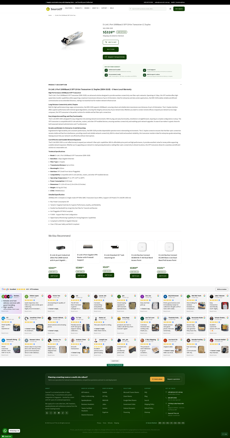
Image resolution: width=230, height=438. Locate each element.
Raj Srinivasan (173, 296)
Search (146, 400)
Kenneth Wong (11, 339)
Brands (87, 8)
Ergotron (105, 412)
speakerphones (50, 406)
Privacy (99, 423)
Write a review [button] (221, 289)
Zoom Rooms (127, 396)
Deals (112, 8)
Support (104, 8)
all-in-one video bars (58, 404)
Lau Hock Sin (172, 340)
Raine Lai (102, 318)
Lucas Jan (102, 296)
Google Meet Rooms (129, 400)
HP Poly (104, 396)
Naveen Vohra (35, 340)
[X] (66, 412)
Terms (104, 423)
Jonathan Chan (35, 318)
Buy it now (110, 49)
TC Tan (78, 318)
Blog (145, 396)
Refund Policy (148, 408)
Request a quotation (173, 379)
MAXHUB (105, 400)
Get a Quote (179, 9)
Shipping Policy (149, 404)
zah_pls (125, 340)
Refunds (110, 423)
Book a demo (158, 379)
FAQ (145, 392)
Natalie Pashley (197, 340)
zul (77, 296)
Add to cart (54, 276)
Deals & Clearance (87, 415)
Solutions (68, 8)
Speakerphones (86, 400)
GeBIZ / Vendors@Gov (178, 2)
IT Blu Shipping (150, 340)
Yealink (104, 392)
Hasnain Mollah (220, 340)
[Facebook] (50, 412)
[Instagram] (54, 412)
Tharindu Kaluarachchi (176, 318)
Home (50, 15)
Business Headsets (87, 404)
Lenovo (104, 408)
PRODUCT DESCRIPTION (58, 85)
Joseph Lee (103, 340)
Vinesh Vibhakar (59, 318)
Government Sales (129, 404)
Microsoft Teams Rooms (131, 392)
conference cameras (64, 406)
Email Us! (7, 436)
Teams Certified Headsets (86, 409)
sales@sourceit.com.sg (162, 2)
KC (7, 318)
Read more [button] (5, 311)
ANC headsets (70, 404)
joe (123, 296)
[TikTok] (62, 412)
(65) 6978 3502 (148, 2)
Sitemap (147, 412)
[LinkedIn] (47, 412)
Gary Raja (125, 318)
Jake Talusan (219, 296)
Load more (115, 361)
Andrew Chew (81, 340)
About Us (95, 8)
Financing (126, 412)
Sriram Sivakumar (221, 318)
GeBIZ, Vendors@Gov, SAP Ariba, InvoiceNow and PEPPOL (123, 76)
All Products (85, 392)
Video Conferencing (87, 396)
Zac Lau (148, 296)
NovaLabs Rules (197, 318)
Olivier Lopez (34, 296)
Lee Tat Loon (149, 318)
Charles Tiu (57, 340)
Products (78, 8)
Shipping (106, 36)
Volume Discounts (129, 408)
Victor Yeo (56, 296)
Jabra (104, 404)
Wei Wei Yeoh (196, 296)
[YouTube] (58, 412)
